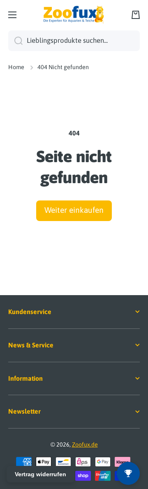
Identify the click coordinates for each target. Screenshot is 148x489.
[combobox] (74, 40)
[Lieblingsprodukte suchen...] (15, 40)
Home (16, 67)
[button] (136, 15)
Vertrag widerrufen (40, 474)
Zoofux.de (85, 444)
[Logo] (74, 14)
